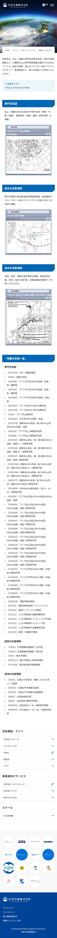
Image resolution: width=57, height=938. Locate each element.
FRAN (6, 752)
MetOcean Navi (10, 797)
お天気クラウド (10, 790)
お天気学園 (8, 815)
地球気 (6, 759)
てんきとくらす (10, 746)
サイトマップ (8, 908)
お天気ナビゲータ (11, 739)
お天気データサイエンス (14, 784)
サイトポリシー (9, 912)
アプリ (6, 766)
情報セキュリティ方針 (12, 920)
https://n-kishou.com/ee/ (17, 87)
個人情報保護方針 (10, 916)
